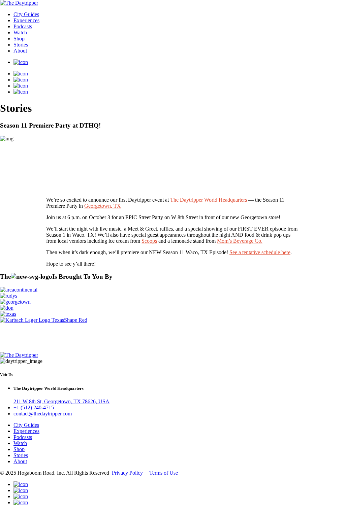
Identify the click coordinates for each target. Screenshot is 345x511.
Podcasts (22, 26)
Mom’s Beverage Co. (239, 241)
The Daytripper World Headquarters (208, 200)
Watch (20, 32)
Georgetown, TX (102, 206)
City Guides (26, 14)
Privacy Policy (127, 473)
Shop (19, 38)
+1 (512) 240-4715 (33, 407)
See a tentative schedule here (259, 252)
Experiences (26, 20)
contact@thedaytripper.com (42, 413)
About (20, 51)
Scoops (149, 241)
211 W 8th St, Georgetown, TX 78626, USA (61, 401)
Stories (20, 44)
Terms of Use (163, 473)
